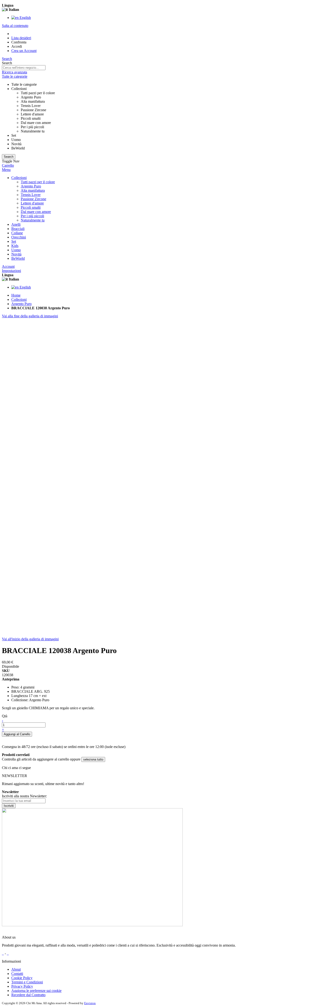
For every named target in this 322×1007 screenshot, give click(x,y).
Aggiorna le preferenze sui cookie (36, 991)
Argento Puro (21, 304)
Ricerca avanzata (14, 72)
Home (16, 295)
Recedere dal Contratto (28, 995)
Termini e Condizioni (27, 982)
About (16, 969)
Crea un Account (24, 51)
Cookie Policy (22, 978)
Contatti (17, 974)
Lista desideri (21, 38)
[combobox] (23, 67)
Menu (6, 170)
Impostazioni (11, 271)
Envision (90, 1003)
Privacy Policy (22, 986)
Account (8, 266)
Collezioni (19, 299)
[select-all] (93, 759)
